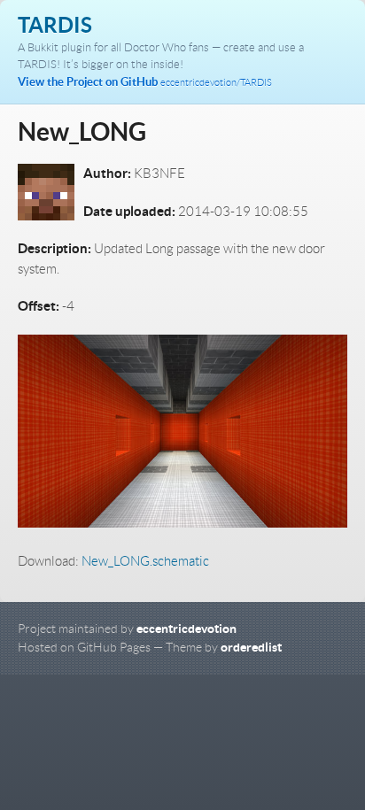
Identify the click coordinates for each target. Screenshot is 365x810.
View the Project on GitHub (145, 82)
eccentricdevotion (186, 628)
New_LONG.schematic (145, 561)
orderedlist (251, 647)
